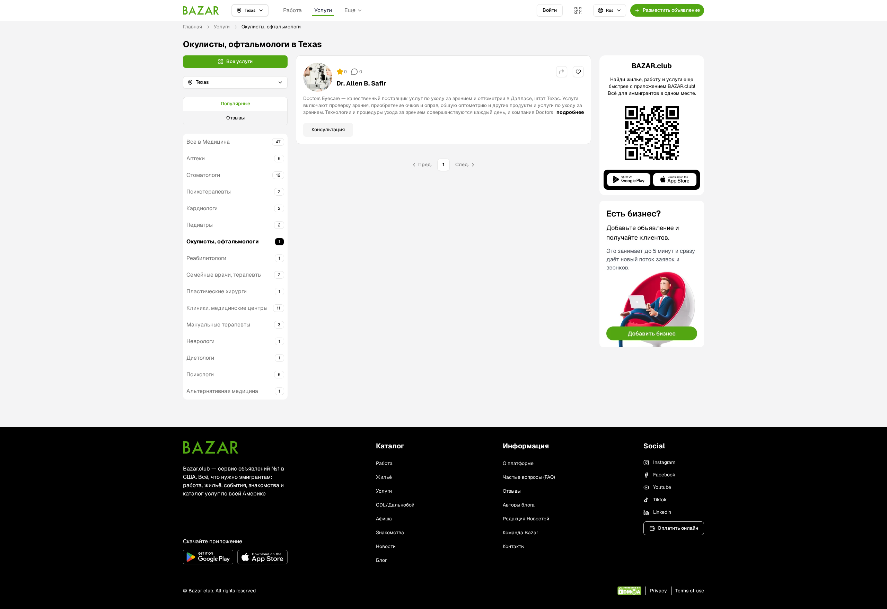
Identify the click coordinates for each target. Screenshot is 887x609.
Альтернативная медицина (222, 391)
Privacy (658, 591)
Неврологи (200, 341)
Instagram (664, 462)
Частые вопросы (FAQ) (529, 477)
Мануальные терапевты (218, 324)
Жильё (384, 477)
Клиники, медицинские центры (226, 308)
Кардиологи (202, 208)
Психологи (200, 374)
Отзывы (235, 118)
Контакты (514, 546)
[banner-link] (651, 274)
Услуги (323, 10)
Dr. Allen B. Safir (361, 83)
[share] (561, 71)
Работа (292, 10)
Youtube (662, 487)
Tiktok (660, 499)
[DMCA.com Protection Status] (629, 590)
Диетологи (200, 357)
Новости (386, 546)
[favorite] (578, 71)
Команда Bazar (520, 532)
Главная (192, 27)
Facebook (664, 475)
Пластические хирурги (216, 291)
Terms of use (689, 591)
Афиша (384, 519)
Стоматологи (203, 175)
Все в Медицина (208, 141)
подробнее (570, 112)
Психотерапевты (208, 191)
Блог (381, 560)
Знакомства (390, 532)
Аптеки (195, 158)
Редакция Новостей (526, 519)
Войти (550, 10)
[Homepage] (201, 10)
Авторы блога (519, 505)
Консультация (328, 129)
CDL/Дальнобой (395, 505)
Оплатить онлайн (678, 528)
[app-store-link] (262, 557)
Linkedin (662, 512)
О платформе (518, 463)
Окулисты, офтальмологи (222, 241)
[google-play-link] (208, 557)
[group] (235, 111)
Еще (349, 10)
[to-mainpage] (210, 447)
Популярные (235, 103)
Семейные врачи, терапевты (224, 274)
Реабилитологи (206, 258)
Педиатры (199, 225)
